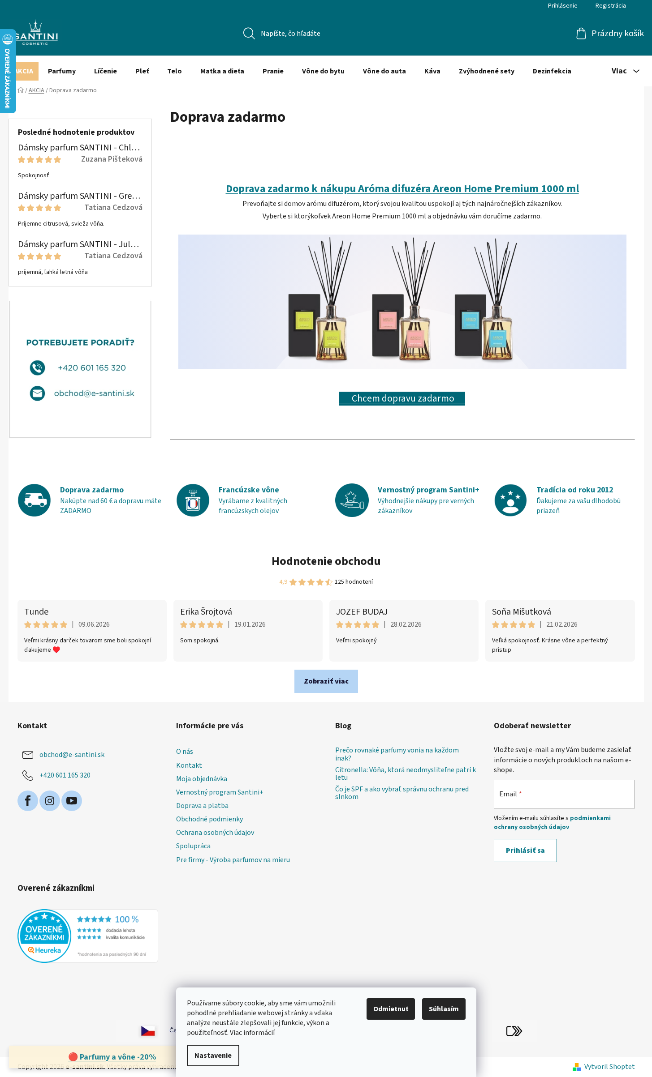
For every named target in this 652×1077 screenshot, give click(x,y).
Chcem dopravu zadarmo (402, 399)
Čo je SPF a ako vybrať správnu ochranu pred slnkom (402, 793)
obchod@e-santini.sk (71, 755)
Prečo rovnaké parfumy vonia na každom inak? (397, 754)
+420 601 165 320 (65, 775)
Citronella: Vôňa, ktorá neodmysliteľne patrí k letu (405, 774)
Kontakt (189, 765)
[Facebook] (27, 801)
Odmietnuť (390, 1009)
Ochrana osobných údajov (215, 833)
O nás (184, 751)
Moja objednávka (201, 779)
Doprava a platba (202, 806)
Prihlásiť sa (525, 850)
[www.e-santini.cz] (138, 1030)
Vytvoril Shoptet (609, 1067)
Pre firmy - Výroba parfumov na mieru (233, 860)
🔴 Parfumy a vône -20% (112, 1057)
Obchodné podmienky (209, 819)
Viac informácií (252, 1033)
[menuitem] (24, 71)
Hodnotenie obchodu (326, 561)
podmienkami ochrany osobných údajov (552, 823)
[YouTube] (71, 801)
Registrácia (611, 5)
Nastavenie (213, 1055)
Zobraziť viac (326, 681)
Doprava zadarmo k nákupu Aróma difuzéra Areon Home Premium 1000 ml (402, 189)
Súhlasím (444, 1009)
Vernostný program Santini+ (219, 792)
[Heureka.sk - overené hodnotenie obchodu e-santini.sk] (88, 936)
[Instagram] (49, 801)
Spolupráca (193, 846)
